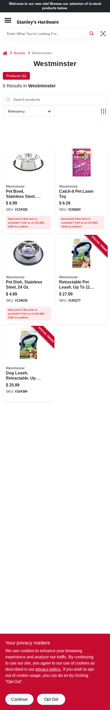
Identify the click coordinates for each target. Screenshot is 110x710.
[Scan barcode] (103, 33)
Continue (19, 699)
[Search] (92, 33)
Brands (19, 53)
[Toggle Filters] (103, 111)
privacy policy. (48, 669)
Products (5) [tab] (16, 76)
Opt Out (51, 699)
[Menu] (8, 20)
